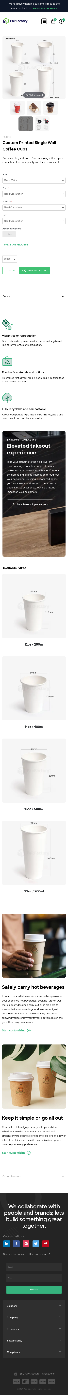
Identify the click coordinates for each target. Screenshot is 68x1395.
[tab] (34, 296)
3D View (10, 270)
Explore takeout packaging (30, 504)
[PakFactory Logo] (15, 21)
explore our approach (44, 8)
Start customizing (14, 1030)
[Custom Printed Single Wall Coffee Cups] (17, 108)
